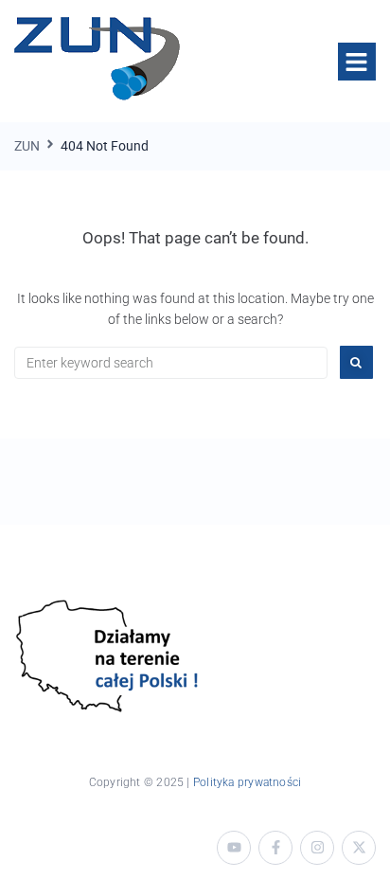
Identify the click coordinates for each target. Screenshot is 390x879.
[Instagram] (317, 848)
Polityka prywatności (247, 782)
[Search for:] (171, 363)
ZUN (27, 145)
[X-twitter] (359, 848)
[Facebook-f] (275, 848)
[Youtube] (234, 848)
